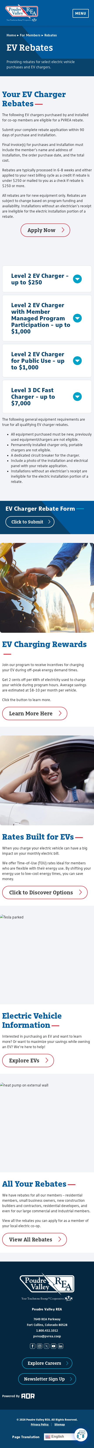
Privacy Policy (40, 1424)
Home (11, 35)
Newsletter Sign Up (44, 1379)
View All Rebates (30, 1239)
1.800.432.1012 (47, 1331)
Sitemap (59, 1424)
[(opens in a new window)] (33, 1346)
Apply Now (42, 230)
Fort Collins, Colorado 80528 (47, 1325)
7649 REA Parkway (47, 1319)
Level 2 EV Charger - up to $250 (40, 279)
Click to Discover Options (41, 892)
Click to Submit (27, 522)
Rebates (50, 35)
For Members (30, 35)
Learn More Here (31, 713)
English (57, 1436)
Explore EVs (24, 1060)
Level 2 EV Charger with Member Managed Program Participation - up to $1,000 (40, 318)
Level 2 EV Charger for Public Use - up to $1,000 (37, 360)
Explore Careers (44, 1363)
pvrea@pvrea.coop (47, 1336)
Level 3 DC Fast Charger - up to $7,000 (33, 396)
